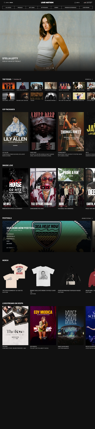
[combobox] (49, 79)
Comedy (56, 7)
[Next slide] (51, 68)
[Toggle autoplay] (53, 68)
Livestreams (86, 7)
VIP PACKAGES (44, 7)
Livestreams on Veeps (12, 303)
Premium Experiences (70, 7)
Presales (20, 7)
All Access (8, 7)
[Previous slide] (44, 68)
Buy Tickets (10, 247)
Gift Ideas (31, 7)
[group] (8, 86)
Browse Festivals (86, 218)
